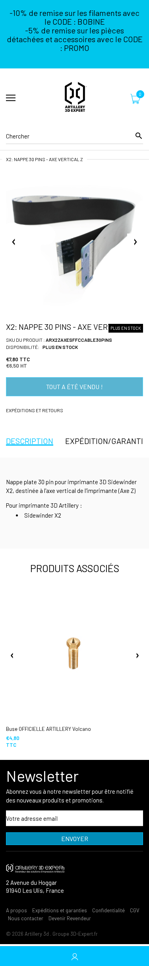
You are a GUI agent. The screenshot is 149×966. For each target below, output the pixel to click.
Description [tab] (29, 441)
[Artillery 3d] (74, 98)
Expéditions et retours (34, 410)
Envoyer (74, 838)
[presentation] (12, 656)
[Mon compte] (74, 956)
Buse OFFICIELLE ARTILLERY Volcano (48, 729)
